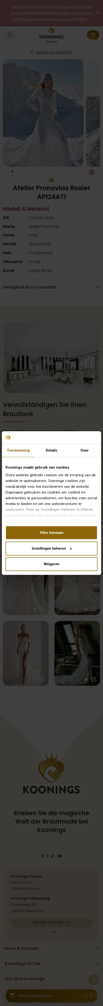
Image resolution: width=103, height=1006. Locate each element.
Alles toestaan (51, 532)
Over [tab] (84, 450)
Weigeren (51, 564)
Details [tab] (51, 450)
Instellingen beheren (49, 548)
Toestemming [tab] (18, 450)
